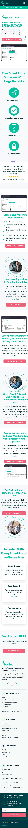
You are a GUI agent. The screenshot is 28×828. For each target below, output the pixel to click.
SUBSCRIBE (14, 815)
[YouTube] (7, 684)
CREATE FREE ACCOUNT (15, 245)
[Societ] (8, 3)
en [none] (3, 5)
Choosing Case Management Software (12, 787)
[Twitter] (16, 684)
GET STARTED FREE (14, 651)
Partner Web (5, 772)
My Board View (6, 769)
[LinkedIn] (3, 684)
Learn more (14, 596)
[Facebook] (12, 684)
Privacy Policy (5, 825)
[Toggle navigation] (24, 3)
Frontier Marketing (7, 774)
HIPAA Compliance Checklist (10, 782)
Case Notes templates (8, 785)
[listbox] (4, 5)
